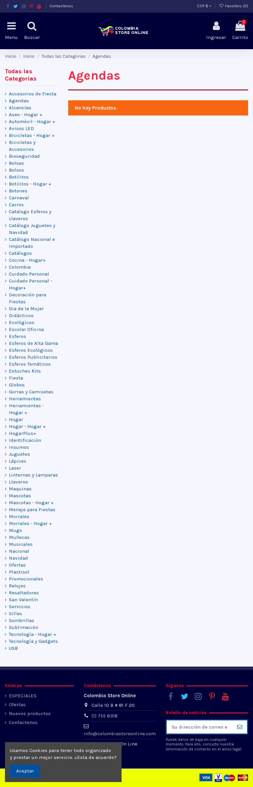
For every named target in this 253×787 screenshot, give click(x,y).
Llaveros (18, 482)
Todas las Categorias (21, 75)
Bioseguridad (24, 156)
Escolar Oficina (26, 329)
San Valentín (23, 600)
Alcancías (20, 108)
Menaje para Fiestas (32, 509)
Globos (17, 385)
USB (13, 648)
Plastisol (19, 572)
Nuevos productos (30, 713)
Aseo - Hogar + (25, 114)
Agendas (19, 101)
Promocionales (26, 579)
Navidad (18, 558)
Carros (16, 205)
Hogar (16, 419)
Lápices (17, 461)
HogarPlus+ (22, 433)
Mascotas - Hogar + (31, 503)
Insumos (19, 447)
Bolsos (16, 170)
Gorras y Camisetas (31, 392)
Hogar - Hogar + (27, 426)
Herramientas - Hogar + (26, 409)
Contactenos (61, 6)
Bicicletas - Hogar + (31, 135)
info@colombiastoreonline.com (120, 734)
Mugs (15, 530)
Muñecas (19, 537)
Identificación (25, 440)
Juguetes (19, 454)
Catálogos (20, 253)
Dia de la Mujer (26, 309)
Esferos (17, 336)
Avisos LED (21, 128)
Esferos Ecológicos (31, 350)
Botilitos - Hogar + (30, 184)
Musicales (21, 544)
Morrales (19, 516)
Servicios (19, 606)
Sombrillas (21, 620)
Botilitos (19, 177)
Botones (18, 191)
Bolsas (16, 163)
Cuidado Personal (29, 274)
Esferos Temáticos (30, 364)
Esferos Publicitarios (33, 357)
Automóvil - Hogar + (32, 121)
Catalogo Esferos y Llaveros (30, 215)
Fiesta (16, 378)
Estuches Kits (25, 371)
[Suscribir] (239, 727)
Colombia (20, 267)
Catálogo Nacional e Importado (32, 242)
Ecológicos (21, 322)
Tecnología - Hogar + (32, 634)
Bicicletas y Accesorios (22, 145)
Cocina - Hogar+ (27, 260)
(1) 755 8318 (105, 716)
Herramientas (25, 399)
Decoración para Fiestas (27, 298)
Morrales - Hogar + (30, 523)
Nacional (19, 551)
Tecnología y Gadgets (33, 641)
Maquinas (20, 489)
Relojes (17, 586)
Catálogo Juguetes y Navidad (32, 228)
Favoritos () (236, 6)
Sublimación (23, 627)
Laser (15, 468)
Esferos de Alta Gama (33, 343)
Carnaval (19, 198)
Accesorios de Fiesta (32, 94)
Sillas (15, 613)
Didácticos (21, 315)
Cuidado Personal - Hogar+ (30, 284)
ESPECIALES (23, 696)
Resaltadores (24, 593)
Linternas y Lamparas (33, 475)
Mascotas (20, 496)
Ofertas (17, 565)
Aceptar (25, 771)
